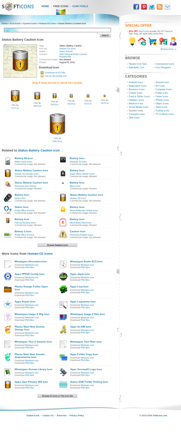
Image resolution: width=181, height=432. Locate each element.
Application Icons (138, 85)
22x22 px (88, 104)
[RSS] (159, 9)
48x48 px (37, 106)
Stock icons (143, 31)
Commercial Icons (165, 64)
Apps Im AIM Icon (80, 326)
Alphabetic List (136, 67)
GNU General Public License (73, 54)
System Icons (30, 23)
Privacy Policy (77, 415)
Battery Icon (77, 158)
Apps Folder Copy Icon (84, 354)
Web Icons (134, 117)
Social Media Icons (138, 107)
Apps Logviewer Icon (83, 301)
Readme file (65, 57)
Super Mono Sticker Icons (82, 174)
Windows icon (32, 265)
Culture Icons (135, 93)
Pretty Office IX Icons (24, 235)
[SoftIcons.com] (18, 9)
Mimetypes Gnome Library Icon (33, 369)
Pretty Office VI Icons (24, 210)
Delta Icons (20, 198)
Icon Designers (163, 67)
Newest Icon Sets (138, 64)
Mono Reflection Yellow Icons (84, 210)
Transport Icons (137, 114)
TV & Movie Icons (165, 114)
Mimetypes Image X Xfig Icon (32, 314)
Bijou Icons (75, 186)
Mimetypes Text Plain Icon (86, 341)
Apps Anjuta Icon (25, 301)
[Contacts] (167, 9)
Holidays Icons (136, 100)
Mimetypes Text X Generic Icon (33, 341)
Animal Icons (162, 82)
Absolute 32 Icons (78, 161)
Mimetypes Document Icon (31, 261)
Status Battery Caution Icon (39, 150)
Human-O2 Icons (47, 23)
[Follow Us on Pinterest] (144, 9)
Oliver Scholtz (66, 51)
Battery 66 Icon (24, 158)
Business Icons (137, 89)
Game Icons (162, 96)
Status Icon (21, 207)
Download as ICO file (55, 72)
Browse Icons (167, 49)
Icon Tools (80, 6)
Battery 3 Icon (23, 231)
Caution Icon (77, 231)
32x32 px (55, 104)
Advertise (62, 415)
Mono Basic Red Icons (80, 222)
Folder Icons (162, 93)
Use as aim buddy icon (56, 76)
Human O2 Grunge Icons (27, 174)
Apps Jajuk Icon (80, 274)
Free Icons (60, 6)
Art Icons (160, 85)
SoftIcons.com (160, 415)
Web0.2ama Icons (23, 161)
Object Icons (162, 103)
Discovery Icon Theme (25, 186)
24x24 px (71, 104)
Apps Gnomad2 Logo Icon (86, 369)
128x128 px (57, 141)
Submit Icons (32, 415)
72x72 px (15, 108)
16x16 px (105, 103)
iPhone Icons (162, 100)
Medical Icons (136, 103)
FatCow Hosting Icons (25, 222)
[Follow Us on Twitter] (151, 9)
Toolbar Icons (162, 110)
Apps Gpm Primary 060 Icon (31, 381)
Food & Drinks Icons (139, 96)
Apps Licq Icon (79, 286)
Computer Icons (164, 89)
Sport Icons (161, 107)
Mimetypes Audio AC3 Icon (86, 261)
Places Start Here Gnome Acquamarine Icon (30, 355)
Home (45, 6)
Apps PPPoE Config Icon (30, 274)
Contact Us (48, 415)
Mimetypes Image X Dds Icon (87, 314)
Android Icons (136, 82)
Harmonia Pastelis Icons (81, 235)
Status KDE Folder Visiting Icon (89, 381)
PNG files (29, 267)
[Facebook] (136, 9)
